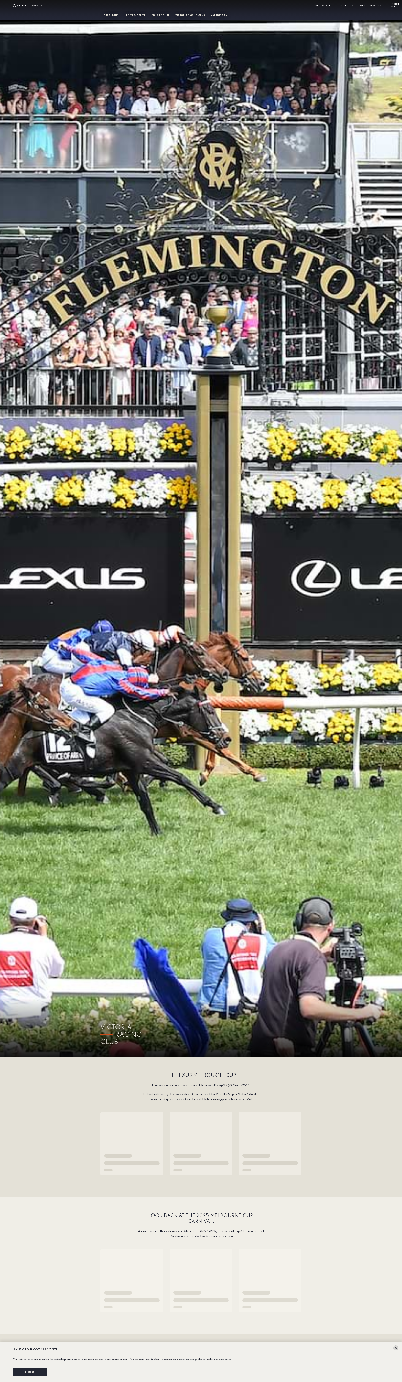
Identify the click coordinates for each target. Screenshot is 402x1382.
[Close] (395, 1347)
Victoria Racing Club (190, 15)
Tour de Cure (160, 15)
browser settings (188, 1359)
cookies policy (223, 1359)
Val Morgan (219, 15)
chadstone (110, 15)
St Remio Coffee (135, 15)
